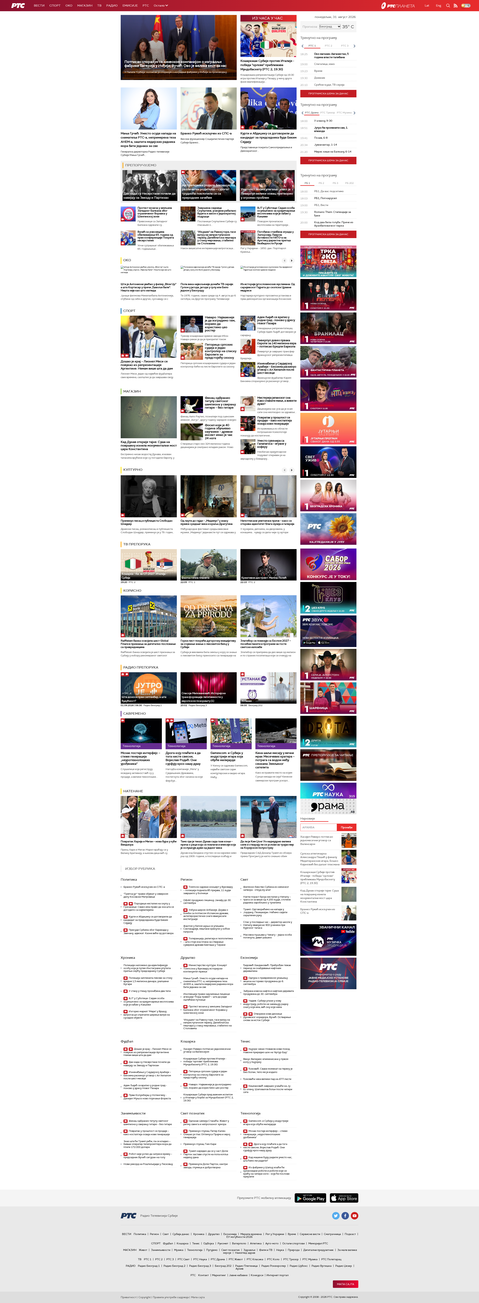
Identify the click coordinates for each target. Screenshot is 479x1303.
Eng (438, 5)
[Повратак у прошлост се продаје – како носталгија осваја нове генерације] (247, 423)
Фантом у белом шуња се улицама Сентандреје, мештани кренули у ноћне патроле (206, 928)
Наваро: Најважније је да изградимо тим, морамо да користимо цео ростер (220, 323)
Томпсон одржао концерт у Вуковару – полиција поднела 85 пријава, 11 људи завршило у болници (208, 890)
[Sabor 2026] (328, 564)
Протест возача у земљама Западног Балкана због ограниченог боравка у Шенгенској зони (155, 212)
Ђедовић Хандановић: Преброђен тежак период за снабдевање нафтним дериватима (267, 968)
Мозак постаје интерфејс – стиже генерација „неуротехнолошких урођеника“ (140, 758)
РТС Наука (200, 1259)
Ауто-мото (272, 1243)
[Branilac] (328, 328)
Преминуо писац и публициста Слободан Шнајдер (146, 522)
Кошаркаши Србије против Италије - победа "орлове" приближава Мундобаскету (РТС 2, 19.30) (267, 65)
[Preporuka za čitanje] (328, 765)
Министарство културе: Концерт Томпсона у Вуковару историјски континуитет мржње (205, 968)
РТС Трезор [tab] (327, 112)
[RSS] (455, 5)
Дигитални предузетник (318, 1250)
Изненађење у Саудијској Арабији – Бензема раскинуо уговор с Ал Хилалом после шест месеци (276, 368)
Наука (280, 1250)
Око (127, 260)
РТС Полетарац (331, 1259)
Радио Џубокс (299, 1265)
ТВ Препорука (136, 544)
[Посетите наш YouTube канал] (354, 1215)
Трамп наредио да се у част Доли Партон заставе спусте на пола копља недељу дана (205, 1154)
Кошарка (188, 1041)
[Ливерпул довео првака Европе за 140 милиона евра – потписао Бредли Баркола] (247, 346)
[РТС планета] (398, 5)
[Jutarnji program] (328, 428)
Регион (186, 879)
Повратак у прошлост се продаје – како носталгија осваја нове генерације (274, 421)
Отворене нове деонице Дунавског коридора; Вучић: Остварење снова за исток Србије (267, 1017)
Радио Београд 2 (174, 1265)
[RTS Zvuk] (328, 631)
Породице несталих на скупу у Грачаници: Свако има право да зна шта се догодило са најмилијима (148, 906)
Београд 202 (223, 1265)
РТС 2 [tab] (328, 45)
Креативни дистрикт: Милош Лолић (263, 577)
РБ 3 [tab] (335, 183)
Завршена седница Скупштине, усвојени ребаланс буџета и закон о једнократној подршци (216, 212)
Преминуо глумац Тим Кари (199, 1144)
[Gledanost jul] (328, 529)
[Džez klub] (328, 598)
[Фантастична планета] (328, 362)
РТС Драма (218, 1259)
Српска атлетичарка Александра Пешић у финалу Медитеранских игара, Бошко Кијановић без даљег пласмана (320, 859)
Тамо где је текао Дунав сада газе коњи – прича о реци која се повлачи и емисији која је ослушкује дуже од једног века (208, 844)
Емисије (130, 5)
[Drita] (328, 731)
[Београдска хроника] (328, 495)
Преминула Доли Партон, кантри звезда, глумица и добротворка (205, 1165)
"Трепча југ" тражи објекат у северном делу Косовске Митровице (145, 895)
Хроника (128, 957)
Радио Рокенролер (273, 1265)
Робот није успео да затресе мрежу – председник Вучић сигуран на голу (147, 1155)
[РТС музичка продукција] (328, 940)
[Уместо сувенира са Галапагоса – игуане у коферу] (247, 446)
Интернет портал (277, 1275)
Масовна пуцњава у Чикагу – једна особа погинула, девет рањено (267, 936)
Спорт (55, 5)
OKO (68, 5)
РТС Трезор (291, 1259)
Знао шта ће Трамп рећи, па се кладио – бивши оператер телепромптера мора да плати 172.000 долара (147, 1144)
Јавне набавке (238, 1275)
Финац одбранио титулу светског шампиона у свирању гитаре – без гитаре (220, 403)
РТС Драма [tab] (311, 112)
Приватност (128, 1297)
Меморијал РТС (318, 1243)
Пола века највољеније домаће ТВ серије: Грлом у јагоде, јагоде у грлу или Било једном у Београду (207, 287)
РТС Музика (310, 1259)
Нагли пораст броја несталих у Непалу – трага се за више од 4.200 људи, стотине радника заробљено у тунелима (267, 899)
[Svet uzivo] (328, 462)
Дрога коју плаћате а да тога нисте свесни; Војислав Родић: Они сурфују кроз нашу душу (183, 758)
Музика (178, 1250)
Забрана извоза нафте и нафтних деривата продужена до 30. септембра (268, 992)
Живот (143, 1250)
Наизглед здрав (245, 1252)
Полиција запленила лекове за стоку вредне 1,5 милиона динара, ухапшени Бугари (147, 981)
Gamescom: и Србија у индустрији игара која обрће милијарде (226, 756)
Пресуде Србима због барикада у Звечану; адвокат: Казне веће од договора (148, 931)
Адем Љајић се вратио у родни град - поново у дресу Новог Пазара (276, 320)
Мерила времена (251, 1234)
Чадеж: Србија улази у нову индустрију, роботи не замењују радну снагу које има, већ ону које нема (265, 1004)
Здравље (249, 1250)
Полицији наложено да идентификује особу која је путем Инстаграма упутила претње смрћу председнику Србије (147, 968)
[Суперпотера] (328, 295)
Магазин (84, 5)
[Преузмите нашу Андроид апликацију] (310, 1198)
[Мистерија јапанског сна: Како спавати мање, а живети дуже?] (247, 403)
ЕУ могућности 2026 (239, 1237)
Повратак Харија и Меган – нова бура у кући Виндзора (148, 843)
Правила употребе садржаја (171, 1297)
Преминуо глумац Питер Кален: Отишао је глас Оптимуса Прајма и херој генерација (206, 1134)
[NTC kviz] (328, 395)
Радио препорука (140, 667)
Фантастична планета (195, 577)
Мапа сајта (345, 1284)
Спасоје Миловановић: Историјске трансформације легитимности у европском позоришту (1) (203, 697)
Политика (129, 879)
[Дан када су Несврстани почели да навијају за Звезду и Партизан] (150, 185)
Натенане (133, 791)
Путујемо (212, 1250)
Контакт (203, 1275)
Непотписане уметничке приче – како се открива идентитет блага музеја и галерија (267, 522)
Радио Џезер (343, 1265)
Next (354, 46)
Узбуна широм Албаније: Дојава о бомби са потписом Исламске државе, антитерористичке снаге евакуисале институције (206, 914)
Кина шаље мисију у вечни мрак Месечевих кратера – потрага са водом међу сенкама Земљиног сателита (275, 760)
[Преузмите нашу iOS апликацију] (344, 1198)
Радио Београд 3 (200, 1265)
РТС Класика (255, 1259)
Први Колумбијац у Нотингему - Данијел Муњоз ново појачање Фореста (147, 1096)
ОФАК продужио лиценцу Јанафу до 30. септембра (207, 902)
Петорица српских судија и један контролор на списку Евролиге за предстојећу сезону (220, 351)
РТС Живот (236, 1259)
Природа (294, 1250)
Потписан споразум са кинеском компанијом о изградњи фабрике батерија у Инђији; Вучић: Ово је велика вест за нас (175, 63)
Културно (132, 469)
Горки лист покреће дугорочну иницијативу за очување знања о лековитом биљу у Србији (208, 644)
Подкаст (350, 1234)
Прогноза (310, 27)
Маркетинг (219, 1275)
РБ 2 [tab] (321, 183)
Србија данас (181, 1234)
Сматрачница (332, 1234)
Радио (112, 5)
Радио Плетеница (246, 1265)
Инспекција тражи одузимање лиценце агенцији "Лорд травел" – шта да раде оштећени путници (206, 996)
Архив (239, 1268)
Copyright (144, 1297)
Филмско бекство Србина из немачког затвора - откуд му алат (266, 888)
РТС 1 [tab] (312, 45)
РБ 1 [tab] (307, 183)
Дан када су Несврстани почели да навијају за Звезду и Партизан (149, 196)
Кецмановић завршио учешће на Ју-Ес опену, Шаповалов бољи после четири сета (267, 1089)
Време (292, 1234)
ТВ (99, 5)
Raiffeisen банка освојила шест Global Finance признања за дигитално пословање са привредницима (148, 644)
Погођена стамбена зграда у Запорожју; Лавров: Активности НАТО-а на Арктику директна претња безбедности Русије (275, 237)
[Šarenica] (328, 698)
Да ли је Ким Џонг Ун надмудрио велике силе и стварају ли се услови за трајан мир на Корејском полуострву (267, 844)
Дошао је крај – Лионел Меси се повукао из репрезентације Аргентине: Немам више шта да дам (147, 364)
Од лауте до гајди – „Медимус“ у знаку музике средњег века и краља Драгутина (207, 522)
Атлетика (256, 1243)
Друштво (188, 957)
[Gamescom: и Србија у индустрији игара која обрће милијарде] (231, 733)
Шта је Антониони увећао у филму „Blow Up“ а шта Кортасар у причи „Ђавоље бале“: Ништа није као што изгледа (148, 287)
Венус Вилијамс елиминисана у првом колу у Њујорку (265, 1060)
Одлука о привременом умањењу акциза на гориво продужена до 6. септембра (265, 981)
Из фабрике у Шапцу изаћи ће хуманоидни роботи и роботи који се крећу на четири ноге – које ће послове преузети (266, 1172)
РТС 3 (170, 1259)
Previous (302, 46)
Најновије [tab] (307, 818)
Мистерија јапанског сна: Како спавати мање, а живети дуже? (277, 401)
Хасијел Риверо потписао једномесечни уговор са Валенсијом (207, 1050)
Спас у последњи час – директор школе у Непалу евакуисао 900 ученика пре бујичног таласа (267, 924)
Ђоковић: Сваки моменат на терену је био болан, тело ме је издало (267, 1070)
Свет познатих (193, 1113)
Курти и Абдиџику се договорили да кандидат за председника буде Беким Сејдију (268, 137)
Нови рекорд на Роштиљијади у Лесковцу (148, 1164)
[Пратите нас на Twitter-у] (336, 1215)
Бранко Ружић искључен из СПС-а (206, 133)
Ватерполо (239, 1243)
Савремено (134, 713)
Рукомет (223, 1243)
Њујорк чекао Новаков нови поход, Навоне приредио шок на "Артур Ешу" (266, 1050)
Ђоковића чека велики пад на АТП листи (267, 1079)
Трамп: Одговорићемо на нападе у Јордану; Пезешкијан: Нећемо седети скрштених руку (265, 912)
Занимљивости (133, 1113)
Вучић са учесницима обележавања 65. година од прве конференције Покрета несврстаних (156, 236)
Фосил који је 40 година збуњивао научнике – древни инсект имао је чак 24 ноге (219, 431)
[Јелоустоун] (328, 664)
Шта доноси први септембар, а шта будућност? (144, 697)
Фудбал (127, 1041)
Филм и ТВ (265, 1250)
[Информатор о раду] (328, 973)
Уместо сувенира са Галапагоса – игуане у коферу (271, 444)
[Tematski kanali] (328, 798)
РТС (146, 5)
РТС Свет (184, 1259)
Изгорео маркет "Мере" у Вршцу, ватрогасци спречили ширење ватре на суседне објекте (146, 1014)
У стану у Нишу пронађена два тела (149, 991)
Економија (249, 957)
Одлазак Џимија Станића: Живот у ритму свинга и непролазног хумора (206, 1122)
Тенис (245, 1041)
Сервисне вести (310, 1234)
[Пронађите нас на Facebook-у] (345, 1215)
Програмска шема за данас (328, 93)
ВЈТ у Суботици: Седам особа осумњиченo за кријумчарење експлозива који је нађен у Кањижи (276, 212)
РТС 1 (147, 1259)
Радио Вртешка (322, 1265)
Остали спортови (293, 1243)
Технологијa (250, 1113)
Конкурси (257, 1275)
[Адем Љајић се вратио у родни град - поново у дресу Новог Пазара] (247, 323)
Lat (427, 5)
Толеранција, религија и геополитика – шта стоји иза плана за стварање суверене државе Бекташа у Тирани (208, 941)
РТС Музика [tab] (344, 112)
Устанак (246, 701)
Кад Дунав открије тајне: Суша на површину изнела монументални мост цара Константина (149, 445)
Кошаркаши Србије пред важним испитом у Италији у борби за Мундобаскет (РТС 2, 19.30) (208, 1097)
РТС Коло (273, 1259)
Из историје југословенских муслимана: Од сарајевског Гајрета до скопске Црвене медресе (267, 287)
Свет (244, 879)
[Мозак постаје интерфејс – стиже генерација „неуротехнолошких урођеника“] (141, 733)
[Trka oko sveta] (328, 261)
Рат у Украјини (275, 1234)
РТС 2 (159, 1259)
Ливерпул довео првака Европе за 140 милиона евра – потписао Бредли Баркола (276, 343)
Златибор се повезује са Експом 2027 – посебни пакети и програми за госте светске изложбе (265, 644)
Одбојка (208, 1243)
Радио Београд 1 (149, 1265)
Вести (39, 5)
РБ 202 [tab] (349, 183)
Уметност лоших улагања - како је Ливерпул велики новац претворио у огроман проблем (267, 193)
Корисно (132, 590)
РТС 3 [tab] (344, 45)
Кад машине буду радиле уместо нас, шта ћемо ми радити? (267, 1159)
